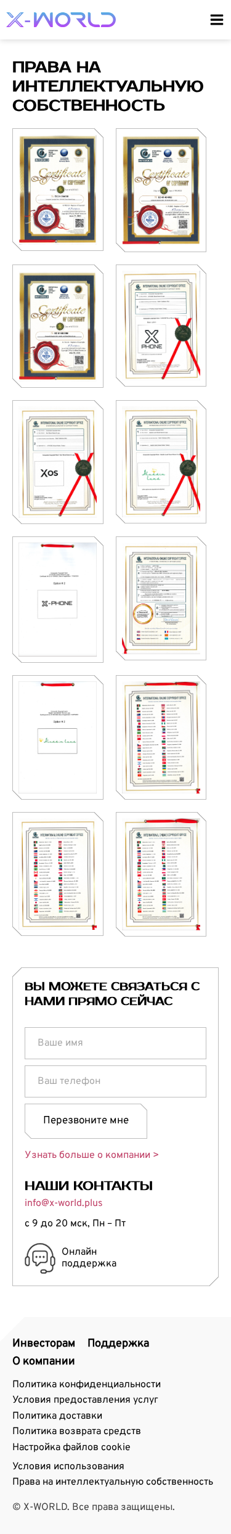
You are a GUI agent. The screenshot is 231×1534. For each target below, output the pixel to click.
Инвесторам (43, 1344)
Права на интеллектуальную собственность (112, 1482)
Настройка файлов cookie (71, 1448)
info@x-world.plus (64, 1203)
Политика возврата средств (76, 1431)
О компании (43, 1362)
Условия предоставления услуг (85, 1400)
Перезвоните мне (86, 1121)
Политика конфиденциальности (86, 1385)
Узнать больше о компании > (92, 1155)
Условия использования (68, 1467)
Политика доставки (57, 1416)
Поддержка (118, 1344)
